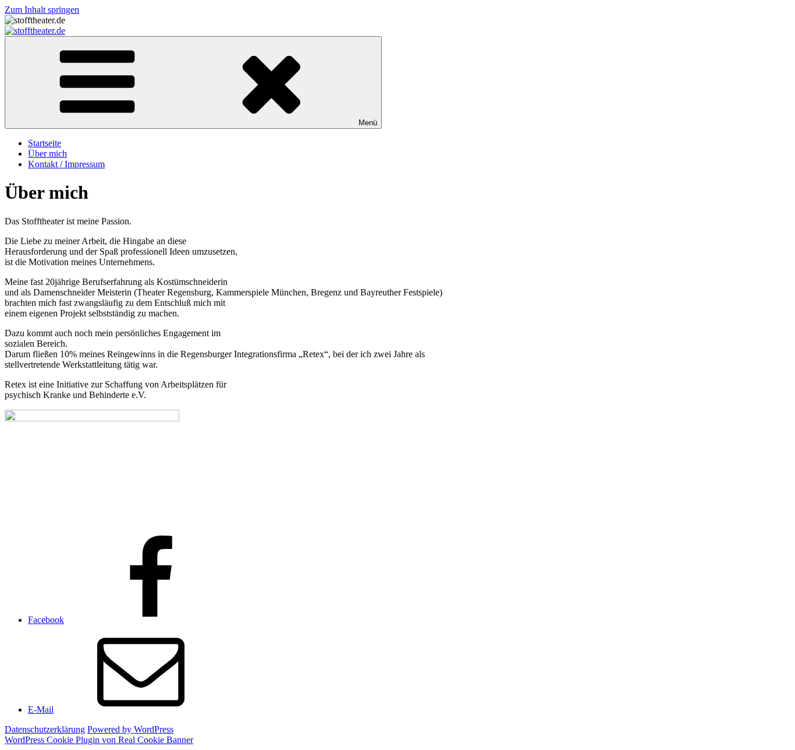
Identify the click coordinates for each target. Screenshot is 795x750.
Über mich (47, 154)
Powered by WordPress (130, 729)
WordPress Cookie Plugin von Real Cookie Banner (99, 740)
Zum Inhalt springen (42, 10)
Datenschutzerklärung (45, 729)
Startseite (44, 143)
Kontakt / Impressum (66, 164)
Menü (368, 122)
